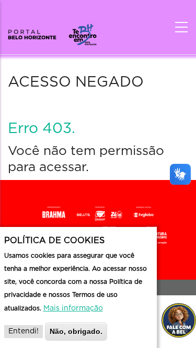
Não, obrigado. (76, 331)
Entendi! (23, 331)
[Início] (52, 31)
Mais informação (73, 308)
